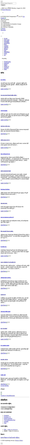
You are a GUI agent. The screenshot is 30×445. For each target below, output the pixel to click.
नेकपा (5, 69)
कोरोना (5, 65)
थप (5, 55)
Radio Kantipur (8, 418)
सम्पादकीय (6, 41)
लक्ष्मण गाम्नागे (4, 89)
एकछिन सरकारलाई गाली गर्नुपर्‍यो (6, 170)
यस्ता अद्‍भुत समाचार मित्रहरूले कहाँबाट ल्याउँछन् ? (9, 95)
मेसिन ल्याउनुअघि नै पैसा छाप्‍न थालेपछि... (7, 231)
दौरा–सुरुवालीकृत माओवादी (5, 345)
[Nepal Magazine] (6, 9)
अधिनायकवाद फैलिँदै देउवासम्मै (5, 311)
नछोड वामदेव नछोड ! (4, 203)
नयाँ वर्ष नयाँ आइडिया (4, 110)
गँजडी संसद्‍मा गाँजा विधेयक (5, 189)
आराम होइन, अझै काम (4, 359)
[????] (9, 89)
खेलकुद (6, 49)
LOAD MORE (5, 385)
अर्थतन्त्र (6, 47)
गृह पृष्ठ (5, 38)
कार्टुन (5, 53)
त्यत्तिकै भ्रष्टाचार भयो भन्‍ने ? (5, 140)
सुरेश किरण (3, 134)
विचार (5, 44)
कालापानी (6, 63)
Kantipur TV (7, 417)
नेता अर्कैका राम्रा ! (4, 246)
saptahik (6, 421)
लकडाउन (6, 68)
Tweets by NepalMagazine (8, 395)
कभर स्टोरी (6, 40)
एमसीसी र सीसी (3, 374)
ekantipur (6, 415)
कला (5, 50)
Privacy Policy (19, 440)
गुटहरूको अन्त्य (3, 294)
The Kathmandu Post (9, 420)
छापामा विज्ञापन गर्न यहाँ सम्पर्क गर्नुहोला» (10, 437)
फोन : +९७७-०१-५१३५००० (11, 429)
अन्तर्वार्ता (6, 46)
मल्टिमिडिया (7, 52)
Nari (5, 423)
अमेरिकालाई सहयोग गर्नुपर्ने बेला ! (6, 277)
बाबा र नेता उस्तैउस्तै (4, 328)
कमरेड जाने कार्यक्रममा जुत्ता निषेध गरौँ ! (7, 217)
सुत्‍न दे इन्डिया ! (3, 79)
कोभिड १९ (6, 66)
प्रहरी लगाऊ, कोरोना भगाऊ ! (5, 126)
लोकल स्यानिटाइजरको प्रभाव (5, 154)
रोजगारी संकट (7, 62)
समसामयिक (7, 43)
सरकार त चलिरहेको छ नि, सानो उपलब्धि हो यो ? (8, 262)
